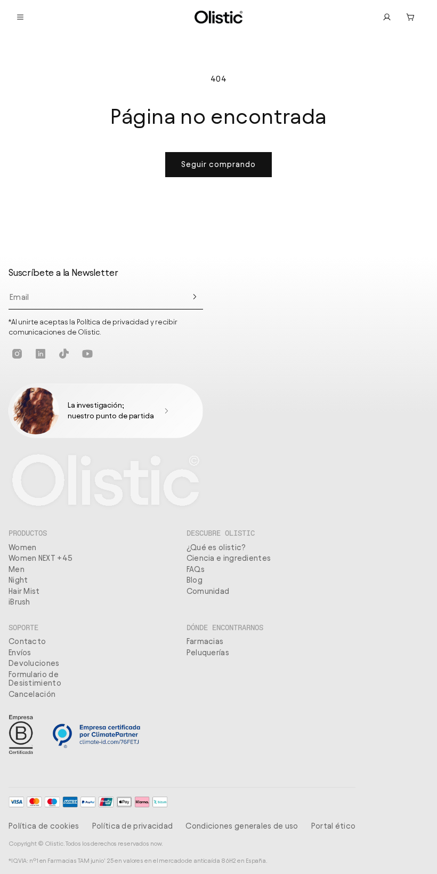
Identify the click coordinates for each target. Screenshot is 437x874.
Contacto (27, 641)
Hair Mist (24, 591)
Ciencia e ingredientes (229, 558)
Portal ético (333, 826)
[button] (410, 17)
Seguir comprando (218, 164)
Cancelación (32, 694)
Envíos (20, 652)
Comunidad (208, 591)
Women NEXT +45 (40, 558)
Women (23, 547)
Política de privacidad (132, 826)
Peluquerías (208, 652)
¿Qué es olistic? (216, 547)
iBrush (19, 602)
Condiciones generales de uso (241, 826)
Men (17, 569)
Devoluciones (34, 663)
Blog (195, 580)
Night (18, 580)
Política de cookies (44, 826)
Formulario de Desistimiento (35, 679)
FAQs (196, 569)
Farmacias (205, 641)
